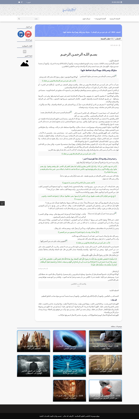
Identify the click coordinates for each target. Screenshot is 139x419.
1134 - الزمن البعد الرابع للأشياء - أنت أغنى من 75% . (69, 371)
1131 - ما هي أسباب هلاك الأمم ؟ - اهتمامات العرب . (69, 396)
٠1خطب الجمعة (107, 38)
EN (25, 51)
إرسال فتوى (86, 18)
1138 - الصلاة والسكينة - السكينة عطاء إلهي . (105, 347)
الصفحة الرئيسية (115, 18)
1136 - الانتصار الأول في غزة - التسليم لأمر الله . (33, 347)
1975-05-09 (114, 45)
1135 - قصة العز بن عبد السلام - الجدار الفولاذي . (105, 369)
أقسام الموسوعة (100, 18)
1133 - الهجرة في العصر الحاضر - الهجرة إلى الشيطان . (33, 371)
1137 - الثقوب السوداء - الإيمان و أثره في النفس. (70, 347)
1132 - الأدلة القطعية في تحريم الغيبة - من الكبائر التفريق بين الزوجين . (105, 396)
